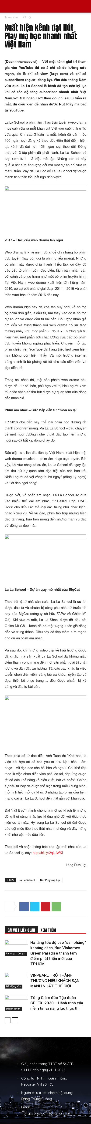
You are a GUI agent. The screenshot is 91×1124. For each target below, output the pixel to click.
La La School (27, 880)
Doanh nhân (13, 1008)
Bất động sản (13, 986)
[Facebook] (24, 906)
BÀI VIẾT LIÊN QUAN (21, 930)
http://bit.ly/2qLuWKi (48, 852)
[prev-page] (7, 1020)
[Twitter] (34, 906)
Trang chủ (11, 17)
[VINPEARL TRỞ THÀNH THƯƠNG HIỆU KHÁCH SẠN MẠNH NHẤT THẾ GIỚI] (16, 981)
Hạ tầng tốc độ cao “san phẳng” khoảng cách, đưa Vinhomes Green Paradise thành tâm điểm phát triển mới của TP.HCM (58, 953)
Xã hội (27, 17)
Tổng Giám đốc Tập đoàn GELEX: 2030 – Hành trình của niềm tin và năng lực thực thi (56, 1003)
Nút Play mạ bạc (50, 880)
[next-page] (15, 1020)
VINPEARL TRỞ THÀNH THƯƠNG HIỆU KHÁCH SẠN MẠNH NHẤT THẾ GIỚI (55, 980)
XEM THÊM (48, 930)
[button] (7, 6)
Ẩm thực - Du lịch (15, 953)
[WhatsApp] (56, 906)
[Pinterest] (45, 906)
